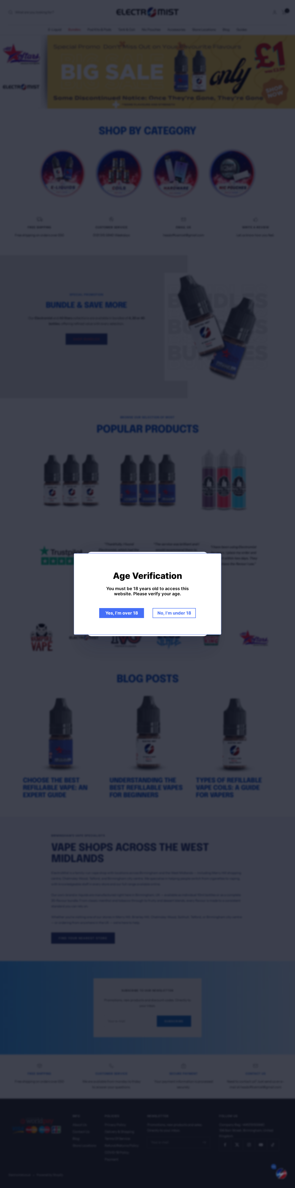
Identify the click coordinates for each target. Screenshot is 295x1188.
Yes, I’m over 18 (121, 613)
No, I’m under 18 (174, 613)
